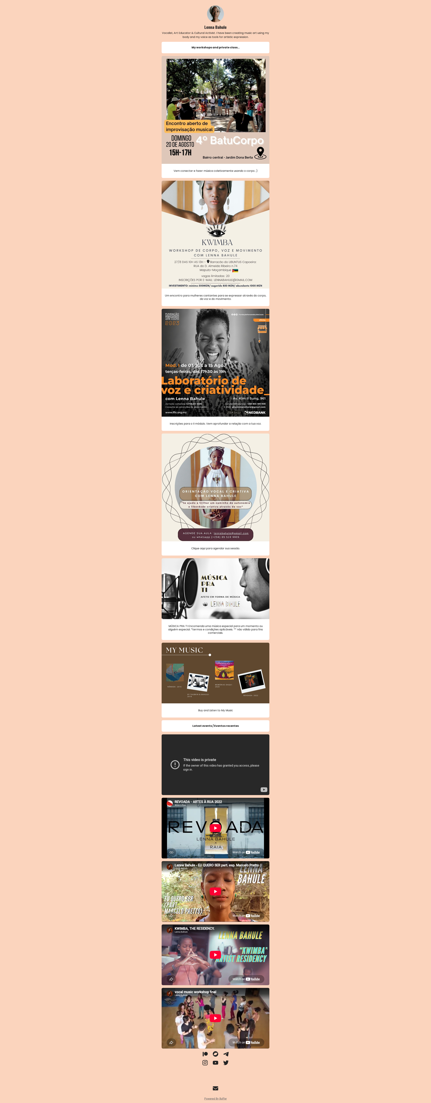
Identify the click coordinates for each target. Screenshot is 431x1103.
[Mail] (215, 1090)
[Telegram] (226, 1056)
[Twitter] (226, 1064)
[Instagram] (205, 1064)
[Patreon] (205, 1056)
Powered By (215, 1098)
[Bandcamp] (215, 1056)
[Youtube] (215, 1064)
